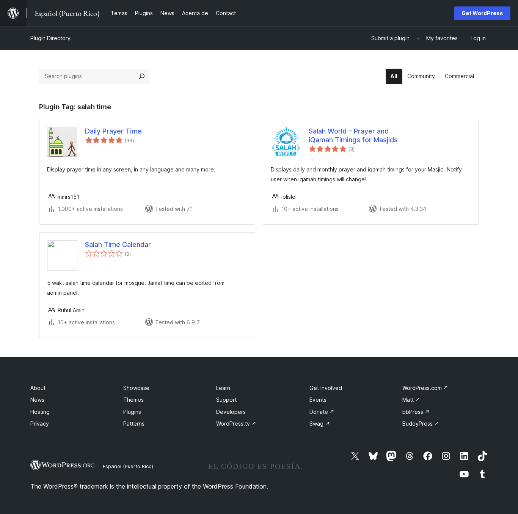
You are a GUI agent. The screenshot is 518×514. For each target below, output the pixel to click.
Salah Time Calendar (118, 244)
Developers (231, 412)
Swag (319, 423)
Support (226, 399)
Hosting (40, 412)
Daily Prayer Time (113, 131)
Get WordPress (482, 13)
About (38, 388)
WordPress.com (425, 388)
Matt (411, 399)
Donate (321, 412)
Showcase (136, 388)
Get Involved (325, 388)
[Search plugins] (141, 76)
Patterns (133, 423)
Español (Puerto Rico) (128, 466)
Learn (223, 388)
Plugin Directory (50, 38)
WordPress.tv (236, 423)
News (37, 399)
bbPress (416, 412)
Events (317, 399)
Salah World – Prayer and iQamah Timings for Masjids (353, 135)
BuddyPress (420, 423)
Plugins (132, 412)
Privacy (39, 423)
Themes (133, 399)
